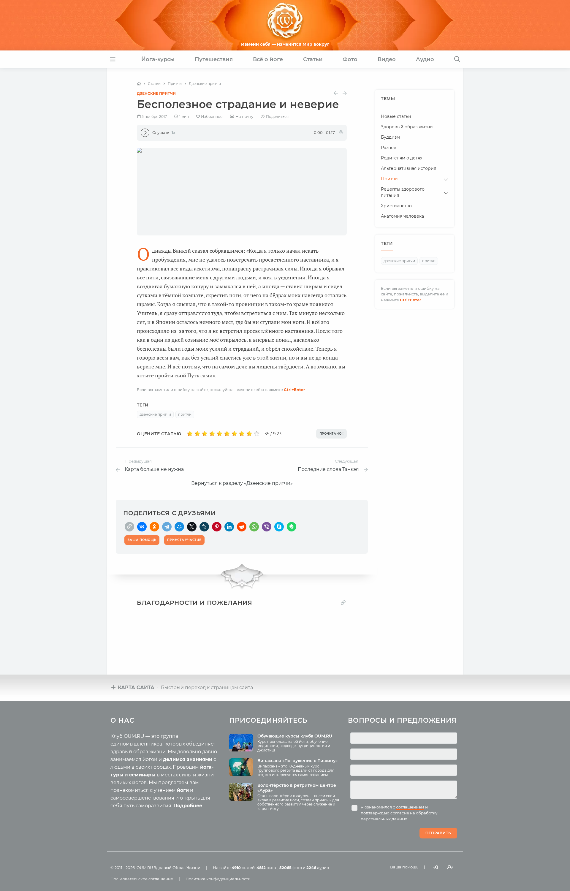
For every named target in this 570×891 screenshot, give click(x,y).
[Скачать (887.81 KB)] (341, 133)
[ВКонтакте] (142, 526)
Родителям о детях (401, 158)
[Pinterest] (216, 526)
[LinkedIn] (229, 526)
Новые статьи (396, 116)
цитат (267, 867)
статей (243, 867)
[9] (249, 434)
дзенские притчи (155, 414)
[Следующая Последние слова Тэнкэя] (345, 93)
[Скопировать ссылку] (129, 526)
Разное (388, 147)
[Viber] (266, 526)
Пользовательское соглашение (141, 878)
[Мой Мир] (179, 526)
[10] (256, 434)
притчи (184, 414)
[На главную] (139, 83)
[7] (234, 434)
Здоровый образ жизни (407, 126)
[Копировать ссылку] (343, 602)
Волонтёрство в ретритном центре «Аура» (296, 788)
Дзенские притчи (156, 93)
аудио (317, 867)
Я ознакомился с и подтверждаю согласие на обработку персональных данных (399, 813)
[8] (242, 434)
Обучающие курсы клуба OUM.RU (294, 736)
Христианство (396, 205)
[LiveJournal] (204, 526)
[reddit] (241, 526)
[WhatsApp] (254, 526)
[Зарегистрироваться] (450, 867)
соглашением (410, 807)
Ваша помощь (404, 867)
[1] (190, 434)
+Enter (294, 389)
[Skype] (279, 526)
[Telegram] (167, 526)
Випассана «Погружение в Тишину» (297, 760)
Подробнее (187, 805)
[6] (227, 434)
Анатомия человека (402, 216)
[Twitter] (192, 526)
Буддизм (390, 137)
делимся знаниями (187, 759)
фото (290, 867)
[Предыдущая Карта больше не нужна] (336, 93)
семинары (142, 775)
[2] (197, 434)
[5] (219, 434)
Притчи (389, 178)
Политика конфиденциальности (218, 878)
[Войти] (435, 867)
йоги (183, 790)
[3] (204, 434)
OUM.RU (145, 867)
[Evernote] (291, 526)
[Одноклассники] (154, 526)
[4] (212, 434)
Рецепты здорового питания (403, 192)
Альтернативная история (408, 168)
